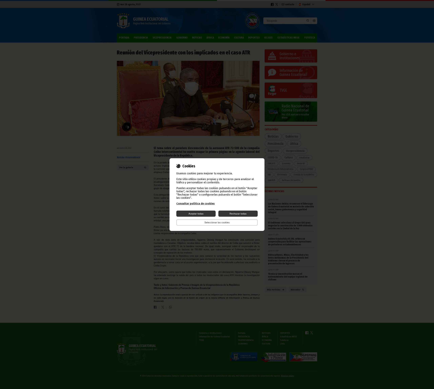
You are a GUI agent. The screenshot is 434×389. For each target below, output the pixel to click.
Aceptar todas (196, 213)
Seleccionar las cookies (217, 222)
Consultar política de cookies (195, 203)
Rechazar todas (238, 213)
